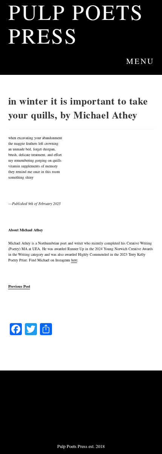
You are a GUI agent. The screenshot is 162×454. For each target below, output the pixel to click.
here (74, 260)
